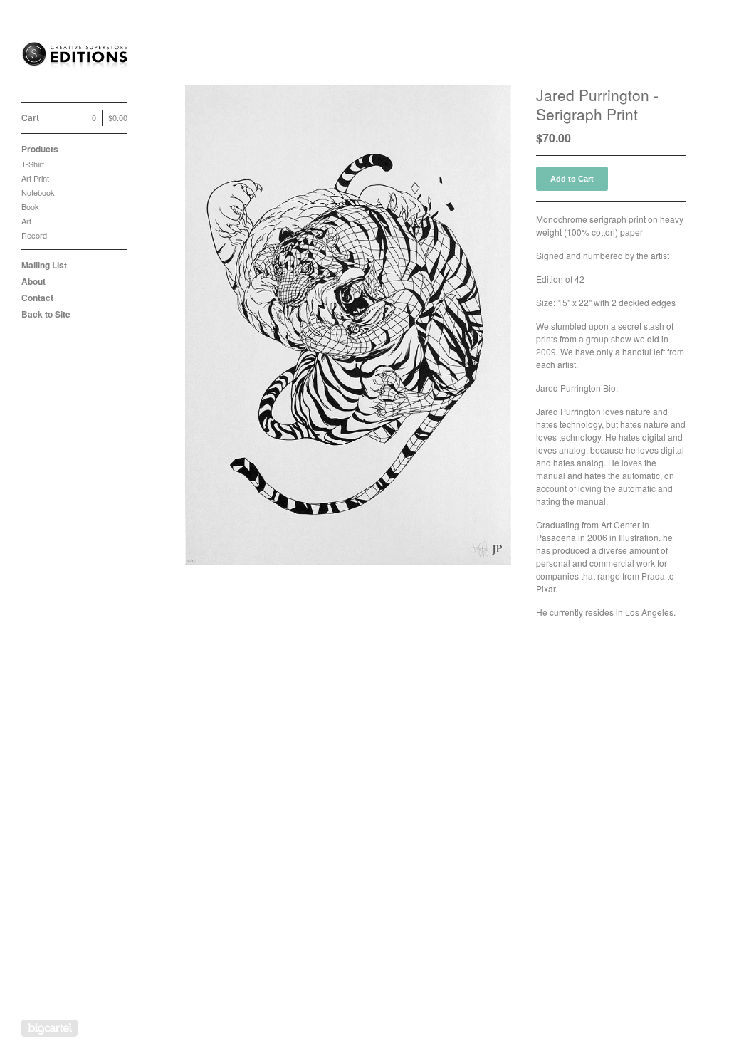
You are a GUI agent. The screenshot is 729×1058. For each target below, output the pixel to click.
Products (39, 148)
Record (34, 235)
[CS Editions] (74, 59)
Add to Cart (572, 178)
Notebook (38, 192)
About (33, 281)
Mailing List (44, 264)
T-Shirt (32, 163)
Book (30, 206)
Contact (37, 297)
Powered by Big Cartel (49, 1028)
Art (26, 220)
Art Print (35, 178)
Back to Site (45, 314)
